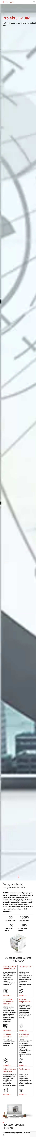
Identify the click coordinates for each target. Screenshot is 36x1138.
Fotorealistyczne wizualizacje (9, 1070)
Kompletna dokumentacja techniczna (8, 1001)
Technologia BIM (25, 966)
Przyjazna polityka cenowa (25, 1000)
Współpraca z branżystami (24, 1035)
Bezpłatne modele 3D (7, 1035)
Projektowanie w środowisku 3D (9, 967)
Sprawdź (6, 995)
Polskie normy (24, 1069)
